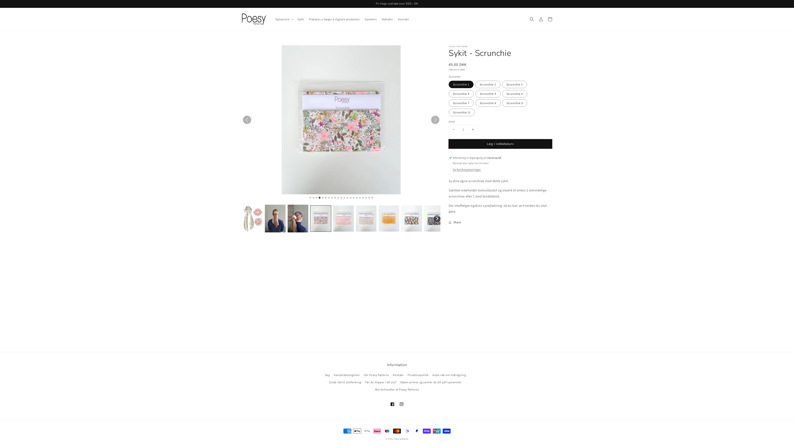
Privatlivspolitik (418, 375)
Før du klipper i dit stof (380, 382)
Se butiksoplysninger (467, 169)
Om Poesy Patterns (376, 375)
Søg (327, 375)
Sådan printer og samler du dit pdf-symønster (431, 382)
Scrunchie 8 (488, 103)
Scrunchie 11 (462, 112)
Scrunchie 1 (461, 84)
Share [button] (457, 222)
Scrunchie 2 (488, 84)
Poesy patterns (401, 438)
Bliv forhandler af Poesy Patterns (397, 389)
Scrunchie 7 (461, 103)
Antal (452, 121)
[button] (531, 19)
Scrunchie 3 (514, 84)
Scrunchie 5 (488, 94)
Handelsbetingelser (347, 375)
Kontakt (398, 375)
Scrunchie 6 (515, 94)
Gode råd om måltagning (449, 375)
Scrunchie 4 (461, 94)
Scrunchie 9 (515, 103)
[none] (437, 218)
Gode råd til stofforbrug (345, 382)
